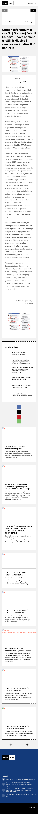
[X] (19, 412)
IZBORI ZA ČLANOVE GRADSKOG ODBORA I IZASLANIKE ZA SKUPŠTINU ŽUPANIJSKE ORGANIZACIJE (22, 370)
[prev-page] (4, 10)
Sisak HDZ (32, 807)
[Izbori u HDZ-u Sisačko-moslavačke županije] (18, 14)
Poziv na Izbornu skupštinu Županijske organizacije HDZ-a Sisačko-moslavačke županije (21, 361)
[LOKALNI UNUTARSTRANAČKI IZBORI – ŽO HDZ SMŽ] (8, 378)
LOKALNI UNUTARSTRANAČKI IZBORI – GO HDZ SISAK (21, 386)
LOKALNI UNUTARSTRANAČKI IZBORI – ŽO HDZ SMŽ (21, 378)
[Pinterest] (19, 417)
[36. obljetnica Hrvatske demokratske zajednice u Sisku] (8, 395)
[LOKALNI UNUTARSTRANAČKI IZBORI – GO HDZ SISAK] (8, 386)
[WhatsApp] (19, 421)
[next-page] (33, 10)
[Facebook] (19, 407)
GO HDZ (21, 79)
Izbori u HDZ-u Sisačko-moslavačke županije (18, 22)
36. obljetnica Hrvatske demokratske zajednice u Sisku (22, 395)
